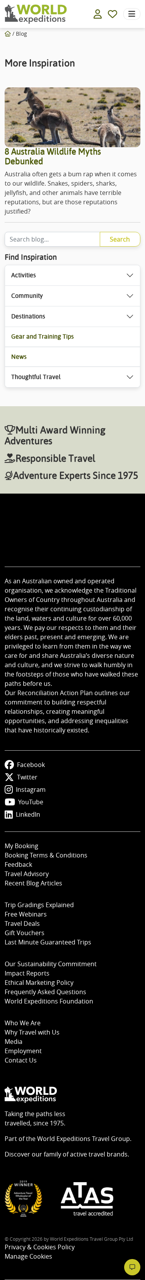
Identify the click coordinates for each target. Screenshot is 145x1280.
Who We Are (23, 1023)
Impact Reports (27, 973)
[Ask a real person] (132, 1267)
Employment (23, 1051)
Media (13, 1041)
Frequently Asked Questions (45, 992)
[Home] (8, 33)
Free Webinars (26, 914)
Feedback (18, 864)
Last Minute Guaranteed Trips (48, 942)
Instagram (31, 789)
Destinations (28, 316)
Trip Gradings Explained (39, 905)
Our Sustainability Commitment (51, 964)
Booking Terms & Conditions (46, 855)
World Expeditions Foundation (49, 1001)
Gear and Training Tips (42, 336)
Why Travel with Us (32, 1032)
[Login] (98, 14)
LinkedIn (28, 814)
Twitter (27, 777)
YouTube (30, 802)
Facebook (31, 764)
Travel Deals (22, 923)
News (19, 356)
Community (27, 295)
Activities (23, 275)
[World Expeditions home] (36, 14)
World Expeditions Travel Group (83, 1138)
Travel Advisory (27, 874)
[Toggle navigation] (131, 14)
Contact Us (21, 1060)
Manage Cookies (28, 1256)
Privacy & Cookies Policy (40, 1247)
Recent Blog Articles (33, 883)
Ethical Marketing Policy (39, 982)
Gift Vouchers (24, 933)
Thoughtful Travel (36, 377)
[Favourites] (112, 14)
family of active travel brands (86, 1154)
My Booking (21, 846)
